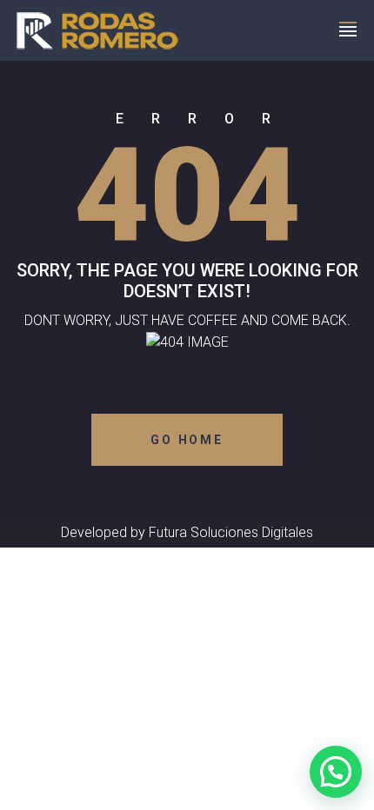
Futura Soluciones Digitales (231, 532)
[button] (336, 772)
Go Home (187, 440)
